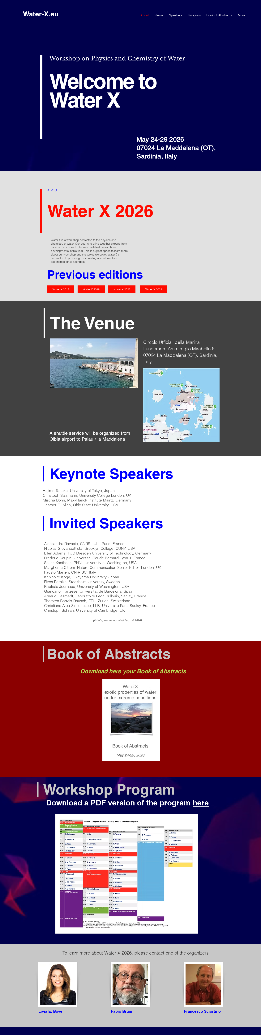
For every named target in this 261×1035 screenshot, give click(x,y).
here (115, 671)
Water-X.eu (40, 14)
